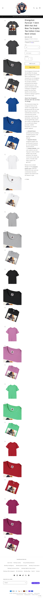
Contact (38, 571)
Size (25, 44)
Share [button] (27, 179)
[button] (2, 8)
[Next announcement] (41, 17)
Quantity (26, 56)
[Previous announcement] (2, 17)
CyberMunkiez (15, 593)
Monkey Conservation (34, 565)
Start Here (9, 562)
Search (33, 571)
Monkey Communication (13, 568)
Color (26, 50)
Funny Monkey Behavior (29, 562)
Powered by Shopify (22, 593)
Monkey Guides (17, 562)
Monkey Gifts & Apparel (9, 571)
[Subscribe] (25, 582)
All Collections (19, 571)
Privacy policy (30, 593)
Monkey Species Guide (21, 565)
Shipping (26, 38)
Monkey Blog (27, 571)
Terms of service (20, 594)
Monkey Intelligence (9, 565)
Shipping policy (27, 594)
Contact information (36, 594)
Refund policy (37, 593)
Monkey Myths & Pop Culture (28, 568)
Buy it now (32, 67)
